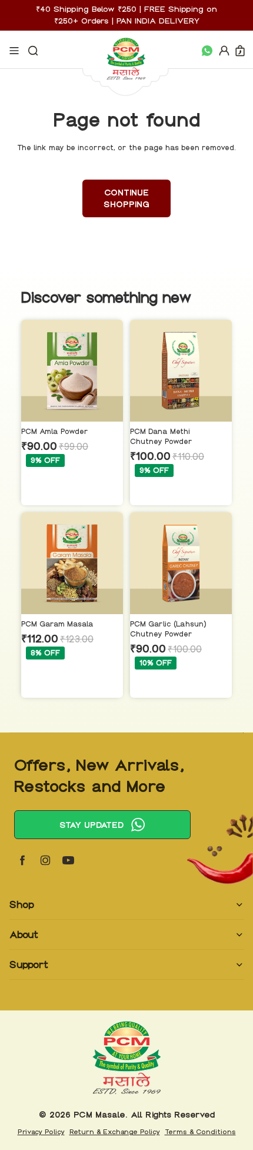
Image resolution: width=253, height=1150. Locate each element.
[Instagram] (45, 860)
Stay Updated (91, 825)
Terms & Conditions (200, 1132)
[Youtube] (68, 860)
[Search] (33, 51)
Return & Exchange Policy (114, 1132)
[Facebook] (22, 860)
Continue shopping (126, 198)
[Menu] (14, 50)
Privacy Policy (41, 1132)
